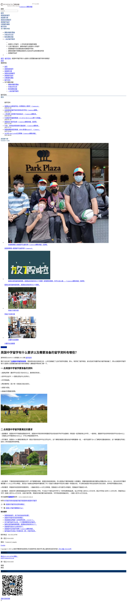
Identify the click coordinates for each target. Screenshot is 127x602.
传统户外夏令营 (9, 314)
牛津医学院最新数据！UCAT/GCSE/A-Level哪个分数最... (22, 118)
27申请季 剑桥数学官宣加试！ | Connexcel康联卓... (20, 114)
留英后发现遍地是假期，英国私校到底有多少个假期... (22, 285)
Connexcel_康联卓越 (25, 7)
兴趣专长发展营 (9, 343)
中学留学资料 (8, 500)
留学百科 (8, 58)
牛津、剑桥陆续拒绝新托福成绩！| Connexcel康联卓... (21, 125)
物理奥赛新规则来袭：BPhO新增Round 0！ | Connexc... (22, 129)
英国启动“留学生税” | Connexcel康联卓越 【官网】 (20, 122)
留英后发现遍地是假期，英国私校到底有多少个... (20, 524)
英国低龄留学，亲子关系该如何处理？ (17, 515)
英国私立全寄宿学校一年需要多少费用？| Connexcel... (21, 106)
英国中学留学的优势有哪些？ (15, 504)
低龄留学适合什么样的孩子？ (14, 526)
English (3, 545)
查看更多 (4, 347)
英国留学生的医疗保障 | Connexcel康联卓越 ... (19, 529)
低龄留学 (16, 500)
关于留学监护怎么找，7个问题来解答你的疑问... (20, 522)
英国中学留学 (32, 500)
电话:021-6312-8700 (7, 556)
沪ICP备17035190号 (65, 549)
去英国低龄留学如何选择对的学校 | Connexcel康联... (21, 110)
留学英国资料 (23, 500)
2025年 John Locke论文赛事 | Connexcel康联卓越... (20, 133)
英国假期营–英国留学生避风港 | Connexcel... (18, 248)
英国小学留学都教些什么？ (15, 508)
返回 (2, 61)
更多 (2, 97)
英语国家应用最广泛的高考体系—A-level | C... (19, 520)
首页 (2, 58)
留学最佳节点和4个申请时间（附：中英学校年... (20, 531)
